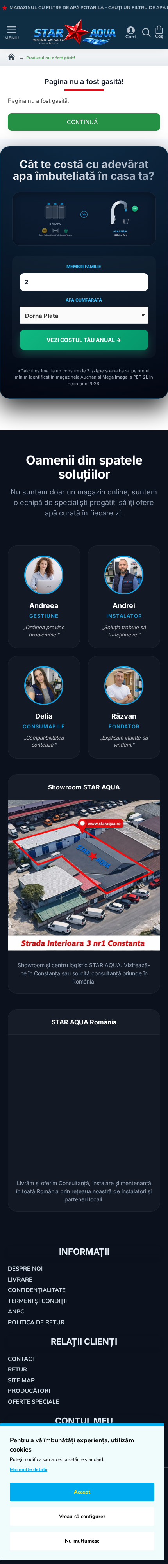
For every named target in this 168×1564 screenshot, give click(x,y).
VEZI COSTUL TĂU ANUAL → (83, 340)
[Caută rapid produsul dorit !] (144, 32)
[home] (11, 56)
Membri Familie (83, 266)
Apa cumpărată (84, 300)
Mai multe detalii (28, 1469)
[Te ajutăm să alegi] (4, 32)
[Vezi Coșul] (160, 32)
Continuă (82, 122)
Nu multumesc (82, 1541)
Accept (82, 1492)
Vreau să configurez (82, 1516)
